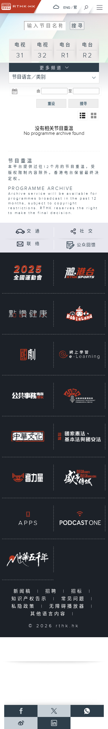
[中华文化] (27, 436)
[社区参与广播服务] (79, 395)
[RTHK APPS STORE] (27, 518)
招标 (78, 591)
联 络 (33, 243)
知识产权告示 (30, 598)
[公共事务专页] (27, 395)
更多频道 (49, 68)
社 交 (86, 231)
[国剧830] (27, 355)
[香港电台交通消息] (20, 231)
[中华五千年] (27, 559)
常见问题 (74, 598)
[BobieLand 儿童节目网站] (79, 314)
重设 (51, 104)
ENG (66, 7)
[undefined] (56, 6)
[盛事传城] (79, 477)
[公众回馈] (70, 244)
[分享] (73, 231)
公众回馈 (86, 245)
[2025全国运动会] (27, 273)
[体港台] (79, 273)
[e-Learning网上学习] (79, 355)
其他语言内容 (49, 613)
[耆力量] (27, 477)
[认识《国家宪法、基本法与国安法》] (79, 436)
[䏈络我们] (20, 243)
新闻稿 (24, 591)
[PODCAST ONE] (79, 518)
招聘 (52, 591)
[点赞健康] (27, 314)
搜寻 (83, 104)
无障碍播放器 (68, 606)
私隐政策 (24, 606)
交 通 (33, 231)
